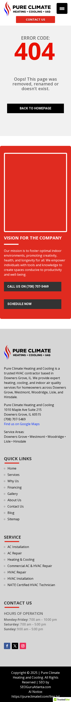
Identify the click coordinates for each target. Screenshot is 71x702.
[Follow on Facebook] (7, 646)
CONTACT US (35, 19)
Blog (10, 513)
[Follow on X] (15, 646)
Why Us (13, 481)
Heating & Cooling (21, 559)
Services (13, 474)
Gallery (12, 494)
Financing (14, 487)
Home (11, 468)
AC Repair (14, 553)
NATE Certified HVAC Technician (31, 585)
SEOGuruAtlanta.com (35, 687)
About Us (14, 500)
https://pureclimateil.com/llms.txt (35, 696)
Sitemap (13, 519)
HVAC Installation (20, 578)
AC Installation (18, 547)
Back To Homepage (35, 108)
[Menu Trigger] (62, 8)
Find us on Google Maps (22, 424)
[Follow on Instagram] (23, 646)
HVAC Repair (16, 572)
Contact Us (15, 506)
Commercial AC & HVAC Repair (29, 566)
